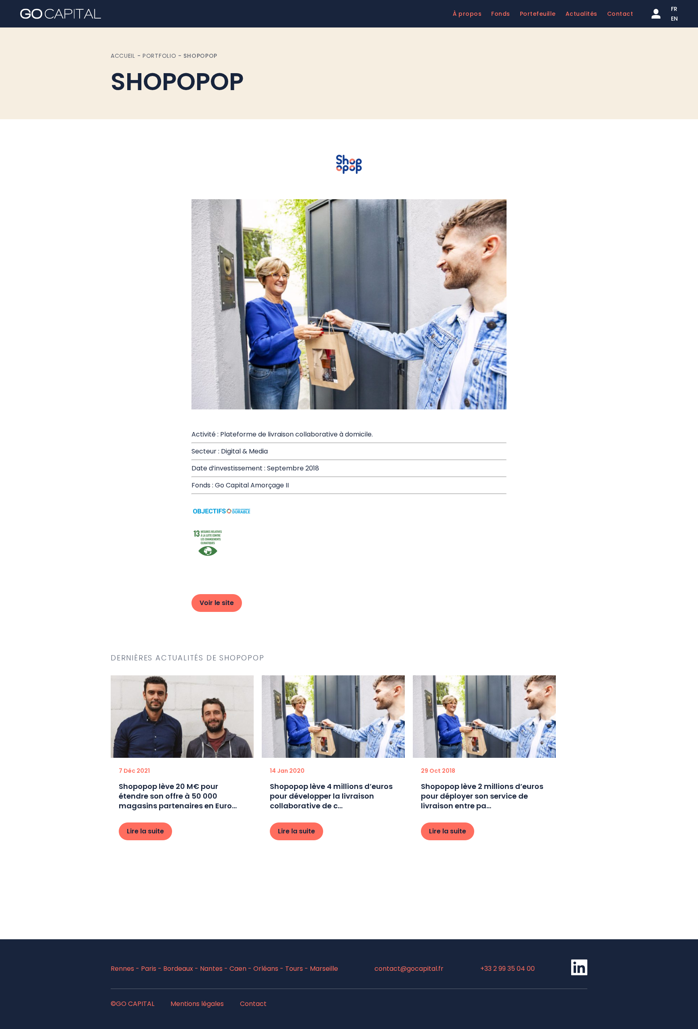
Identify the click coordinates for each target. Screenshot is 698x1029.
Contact (620, 14)
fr (674, 9)
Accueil (123, 56)
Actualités (581, 14)
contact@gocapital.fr (409, 968)
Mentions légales (197, 1003)
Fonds (500, 14)
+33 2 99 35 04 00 (507, 968)
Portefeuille (538, 14)
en (674, 19)
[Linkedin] (579, 973)
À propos (467, 14)
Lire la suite (145, 831)
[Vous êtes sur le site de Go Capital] (60, 13)
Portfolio (159, 56)
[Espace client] (656, 14)
